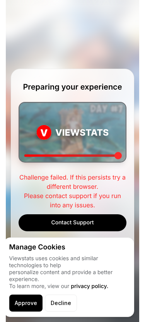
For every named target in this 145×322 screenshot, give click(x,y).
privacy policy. (89, 286)
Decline (61, 303)
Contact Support (72, 222)
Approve (26, 303)
